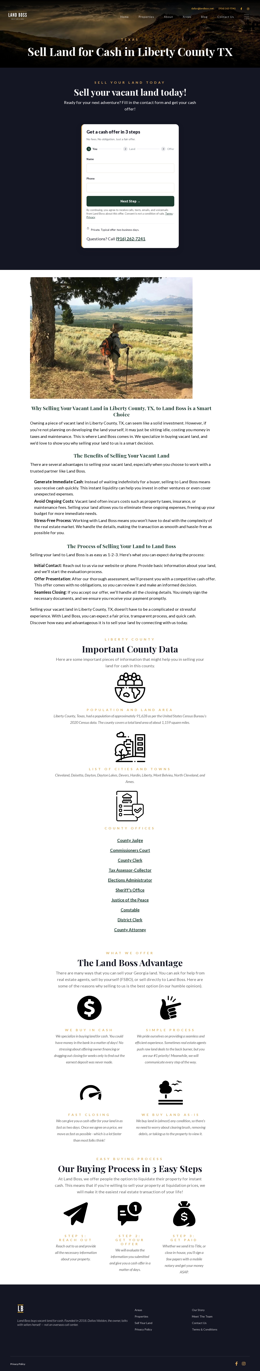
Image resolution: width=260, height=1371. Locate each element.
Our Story (198, 1310)
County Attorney (130, 929)
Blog (204, 16)
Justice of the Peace (130, 899)
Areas (187, 16)
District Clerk (130, 919)
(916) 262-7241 (227, 8)
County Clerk (130, 860)
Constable (130, 909)
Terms (169, 213)
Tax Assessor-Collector (130, 870)
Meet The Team (202, 1316)
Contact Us (225, 16)
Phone (91, 178)
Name (90, 159)
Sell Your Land (143, 1323)
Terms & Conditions (204, 1329)
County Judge (130, 840)
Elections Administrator (130, 880)
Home (124, 16)
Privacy (91, 217)
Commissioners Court (130, 850)
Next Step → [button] (130, 201)
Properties (146, 16)
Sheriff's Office (130, 890)
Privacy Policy (143, 1329)
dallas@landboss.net (202, 8)
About (168, 16)
